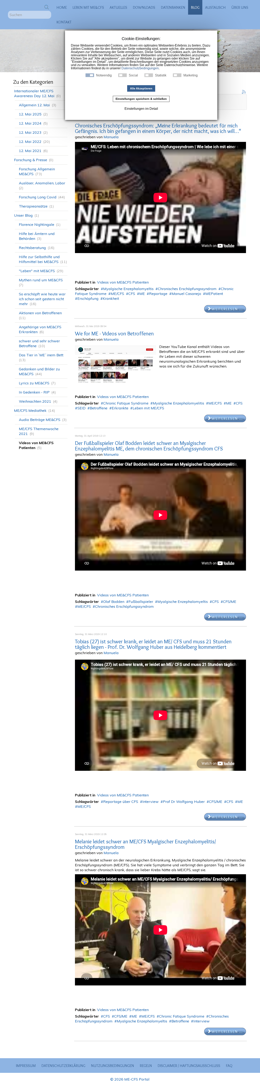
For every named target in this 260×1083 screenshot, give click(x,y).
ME (142, 293)
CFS (131, 293)
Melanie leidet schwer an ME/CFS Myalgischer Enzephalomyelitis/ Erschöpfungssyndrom (145, 844)
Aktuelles (118, 7)
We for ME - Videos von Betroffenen (114, 333)
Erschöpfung (88, 298)
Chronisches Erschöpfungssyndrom (187, 288)
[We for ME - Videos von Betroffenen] (115, 365)
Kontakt (64, 22)
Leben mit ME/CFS (148, 408)
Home (61, 7)
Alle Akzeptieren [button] (141, 88)
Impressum (26, 1065)
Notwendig (104, 75)
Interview (150, 801)
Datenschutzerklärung (63, 1065)
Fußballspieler (141, 601)
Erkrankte (120, 408)
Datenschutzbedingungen (140, 68)
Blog (195, 7)
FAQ (229, 1065)
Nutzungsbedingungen (112, 1065)
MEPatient (214, 293)
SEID (81, 408)
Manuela (111, 137)
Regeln (146, 1065)
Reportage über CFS (120, 801)
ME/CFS (117, 293)
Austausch (215, 7)
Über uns (239, 7)
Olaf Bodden (113, 601)
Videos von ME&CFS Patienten (123, 282)
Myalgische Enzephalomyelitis (178, 403)
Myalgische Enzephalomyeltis (128, 288)
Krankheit (111, 298)
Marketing (190, 75)
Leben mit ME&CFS (88, 7)
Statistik (160, 75)
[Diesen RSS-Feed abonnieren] (243, 91)
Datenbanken (173, 7)
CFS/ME (229, 601)
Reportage (158, 293)
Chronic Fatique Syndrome (125, 403)
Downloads (144, 7)
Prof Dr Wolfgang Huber (184, 801)
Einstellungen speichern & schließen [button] (141, 98)
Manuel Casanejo (186, 293)
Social (133, 75)
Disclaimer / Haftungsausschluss (189, 1065)
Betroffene (98, 408)
